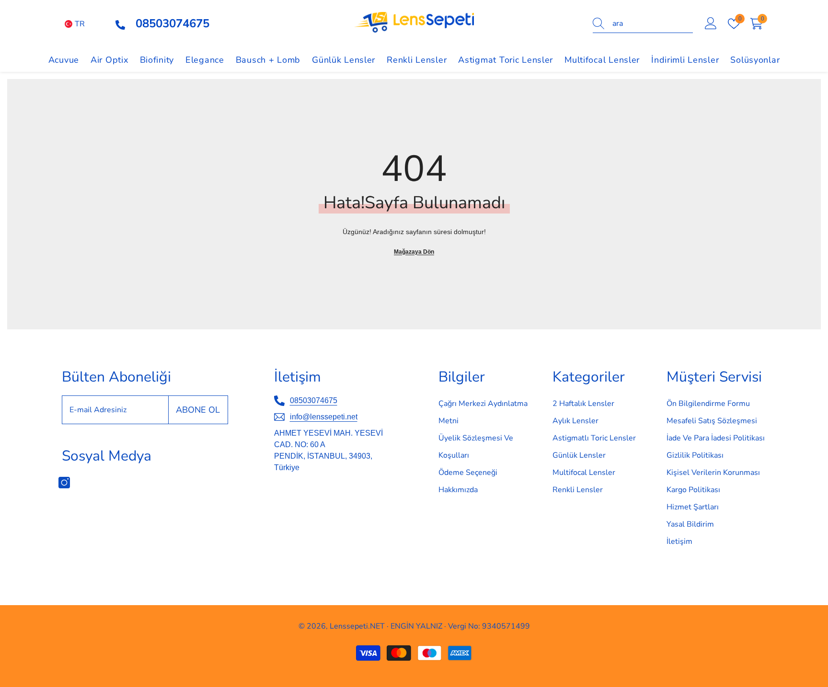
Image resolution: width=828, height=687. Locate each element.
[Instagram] (64, 482)
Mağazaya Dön (414, 251)
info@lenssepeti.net (323, 417)
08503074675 (313, 400)
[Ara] (643, 23)
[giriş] (711, 24)
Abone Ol (198, 410)
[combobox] (652, 23)
